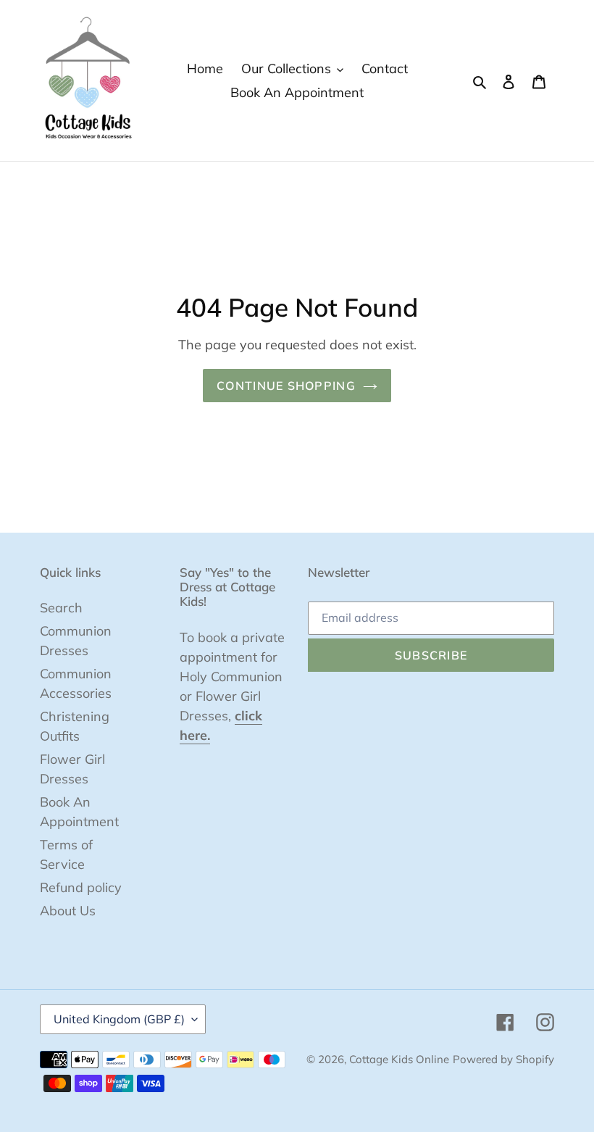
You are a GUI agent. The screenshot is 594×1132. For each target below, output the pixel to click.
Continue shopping (286, 385)
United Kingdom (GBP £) (119, 1019)
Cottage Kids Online (399, 1059)
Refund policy (81, 887)
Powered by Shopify (503, 1059)
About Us (68, 910)
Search (61, 607)
